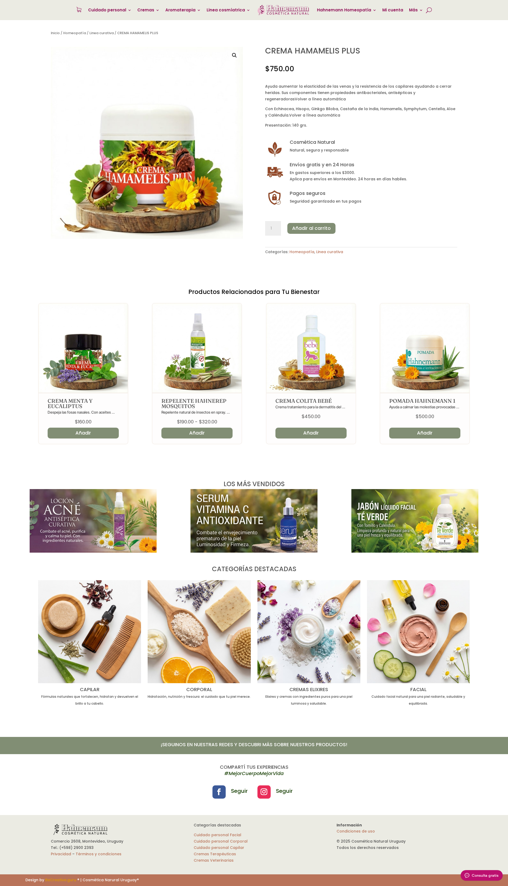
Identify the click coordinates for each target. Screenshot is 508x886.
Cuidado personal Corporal (221, 841)
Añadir (197, 432)
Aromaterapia (180, 10)
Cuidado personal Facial (217, 835)
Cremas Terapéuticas (215, 854)
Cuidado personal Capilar (219, 847)
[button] (234, 55)
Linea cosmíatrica (226, 10)
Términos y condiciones (98, 854)
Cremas (145, 10)
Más (413, 10)
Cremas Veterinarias (214, 860)
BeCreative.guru (60, 880)
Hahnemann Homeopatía (344, 10)
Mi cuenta (392, 10)
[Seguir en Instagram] (264, 792)
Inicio (55, 32)
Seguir (239, 791)
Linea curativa (101, 32)
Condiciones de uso (356, 831)
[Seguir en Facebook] (219, 792)
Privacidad (61, 854)
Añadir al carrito (311, 228)
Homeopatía (74, 32)
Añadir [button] (83, 432)
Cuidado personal (107, 10)
